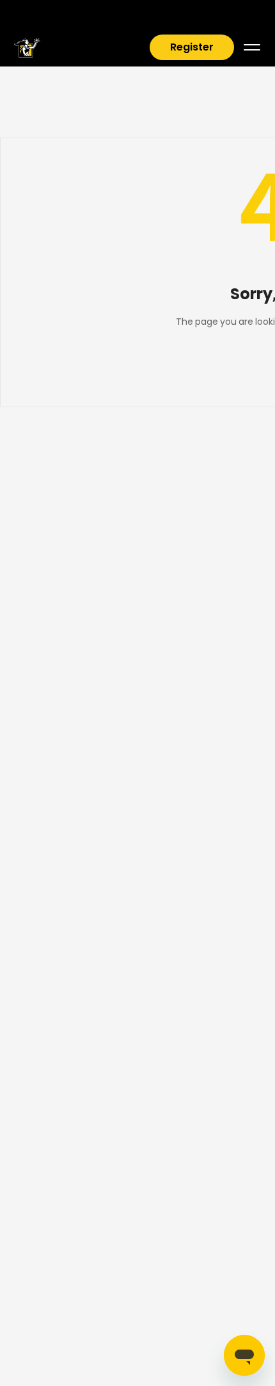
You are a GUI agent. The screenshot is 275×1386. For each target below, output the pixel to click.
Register (192, 47)
